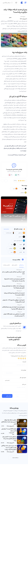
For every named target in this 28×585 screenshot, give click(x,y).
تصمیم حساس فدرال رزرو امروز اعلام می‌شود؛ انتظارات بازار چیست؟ (14, 294)
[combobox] (14, 380)
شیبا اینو (4, 56)
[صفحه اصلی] (22, 3)
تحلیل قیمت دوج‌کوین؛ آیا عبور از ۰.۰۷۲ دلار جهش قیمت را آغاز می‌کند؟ (14, 301)
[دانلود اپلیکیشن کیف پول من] (16, 2)
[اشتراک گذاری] (5, 180)
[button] (25, 2)
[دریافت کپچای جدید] (14, 396)
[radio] (18, 358)
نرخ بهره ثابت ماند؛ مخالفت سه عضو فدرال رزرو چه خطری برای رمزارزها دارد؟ (13, 287)
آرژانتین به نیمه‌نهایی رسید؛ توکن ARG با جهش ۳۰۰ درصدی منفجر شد (14, 315)
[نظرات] (2, 180)
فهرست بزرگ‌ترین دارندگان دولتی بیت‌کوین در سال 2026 (13, 273)
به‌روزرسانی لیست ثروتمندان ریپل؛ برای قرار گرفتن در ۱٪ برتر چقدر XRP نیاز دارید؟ (13, 308)
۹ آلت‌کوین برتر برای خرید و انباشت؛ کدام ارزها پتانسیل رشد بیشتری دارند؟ (14, 280)
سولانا (24, 66)
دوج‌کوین (12, 132)
